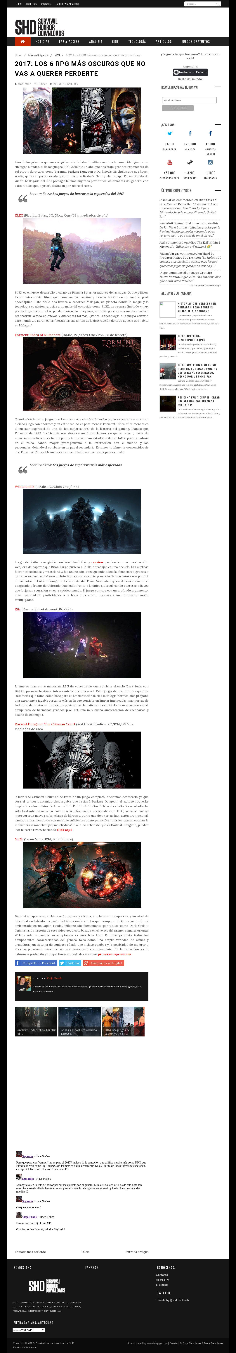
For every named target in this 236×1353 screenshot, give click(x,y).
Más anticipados (62, 83)
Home (19, 3)
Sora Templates (192, 1343)
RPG (76, 83)
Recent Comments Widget (209, 285)
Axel (162, 242)
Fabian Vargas (169, 253)
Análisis (95, 41)
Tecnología (137, 41)
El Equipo (162, 1284)
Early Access (69, 41)
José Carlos (167, 200)
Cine (115, 41)
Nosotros (31, 3)
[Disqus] (81, 1097)
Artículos (164, 41)
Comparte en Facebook (38, 963)
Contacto (46, 3)
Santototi (166, 223)
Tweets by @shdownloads (172, 1300)
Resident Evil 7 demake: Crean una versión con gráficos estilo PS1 (199, 401)
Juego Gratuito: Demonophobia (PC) (191, 338)
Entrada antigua (136, 1252)
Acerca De (162, 1279)
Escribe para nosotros (67, 3)
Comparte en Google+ (106, 963)
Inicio (86, 1252)
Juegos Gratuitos (196, 41)
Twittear (73, 963)
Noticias (42, 41)
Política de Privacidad (25, 1347)
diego (163, 272)
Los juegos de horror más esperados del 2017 (87, 194)
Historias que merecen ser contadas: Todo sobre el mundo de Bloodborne (197, 307)
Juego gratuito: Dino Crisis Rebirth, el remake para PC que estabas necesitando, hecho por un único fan (197, 370)
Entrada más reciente (30, 1252)
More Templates (213, 1343)
